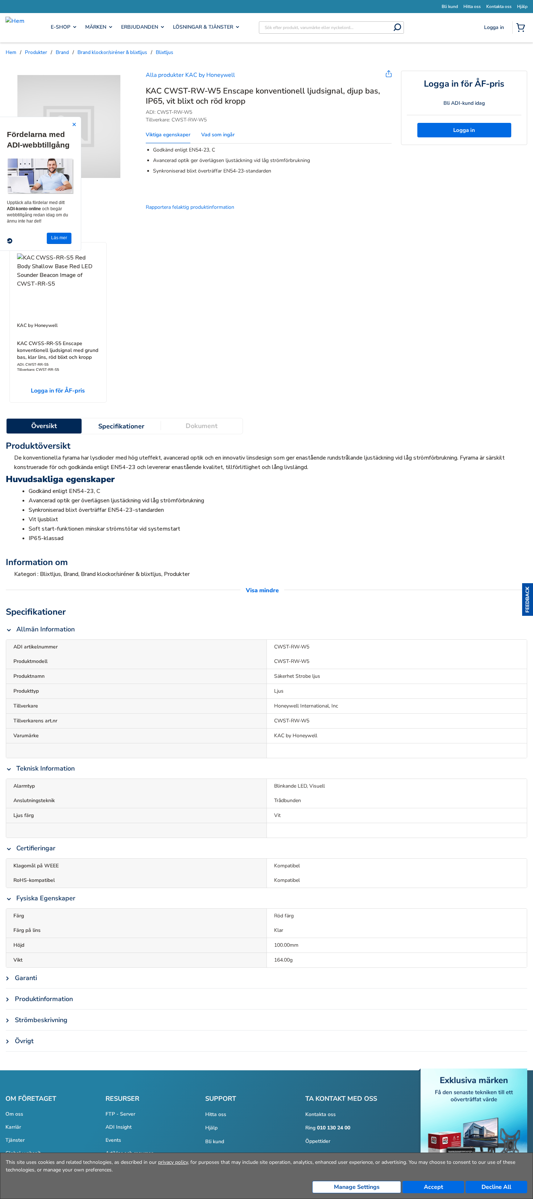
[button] (527, 599)
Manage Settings (357, 1187)
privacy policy (173, 1162)
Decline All (496, 1187)
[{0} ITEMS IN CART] (522, 28)
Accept (433, 1187)
